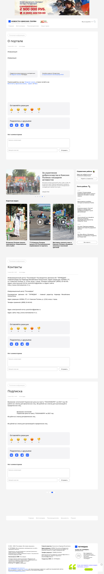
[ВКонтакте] (11, 125)
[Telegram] (22, 125)
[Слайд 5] (44, 196)
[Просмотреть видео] (17, 222)
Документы (65, 518)
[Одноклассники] (16, 125)
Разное (73, 518)
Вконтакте (11, 83)
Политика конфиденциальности (16, 571)
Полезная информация (17, 35)
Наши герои (45, 26)
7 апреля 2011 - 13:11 (12, 46)
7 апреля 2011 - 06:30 (12, 396)
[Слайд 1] (35, 196)
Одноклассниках (21, 83)
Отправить (64, 150)
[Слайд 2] (37, 196)
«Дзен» (30, 83)
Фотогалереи (20, 26)
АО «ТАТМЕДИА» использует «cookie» (18, 569)
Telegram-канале (16, 74)
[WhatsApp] (27, 125)
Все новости (87, 242)
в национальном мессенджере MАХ (53, 74)
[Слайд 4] (42, 196)
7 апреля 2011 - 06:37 (12, 272)
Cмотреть (89, 569)
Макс (36, 83)
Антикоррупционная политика (16, 568)
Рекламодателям (33, 26)
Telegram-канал (30, 82)
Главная (11, 26)
